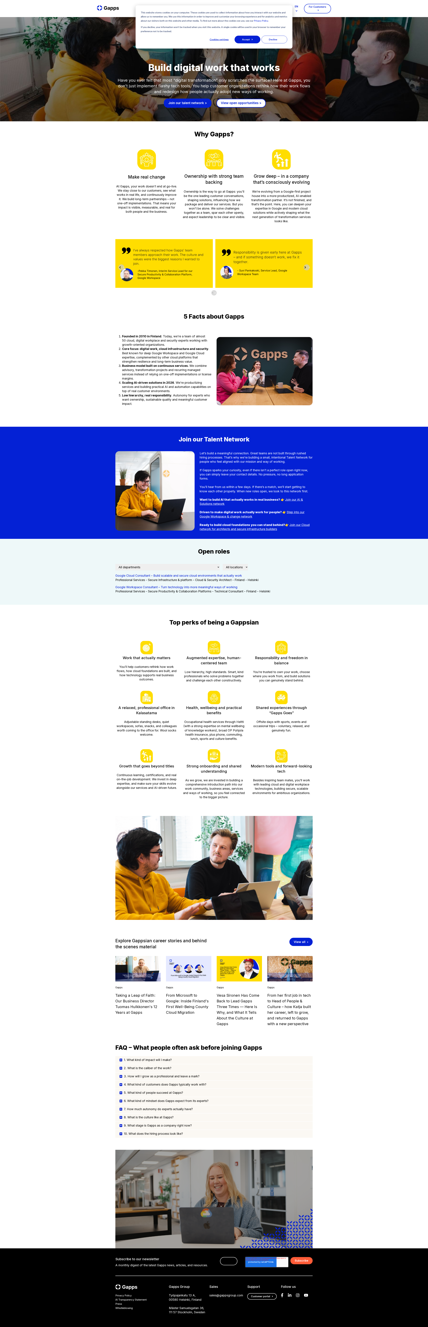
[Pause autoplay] (214, 293)
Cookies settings (219, 39)
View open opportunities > (241, 103)
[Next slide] (307, 267)
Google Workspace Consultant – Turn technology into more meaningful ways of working (176, 587)
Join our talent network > (187, 103)
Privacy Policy (261, 20)
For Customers (317, 6)
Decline (273, 39)
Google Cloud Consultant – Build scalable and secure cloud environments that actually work (178, 575)
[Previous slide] (121, 267)
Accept (246, 39)
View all (299, 942)
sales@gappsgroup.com (226, 1295)
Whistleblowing (124, 1308)
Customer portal (260, 1296)
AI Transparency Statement (131, 1299)
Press (118, 1303)
